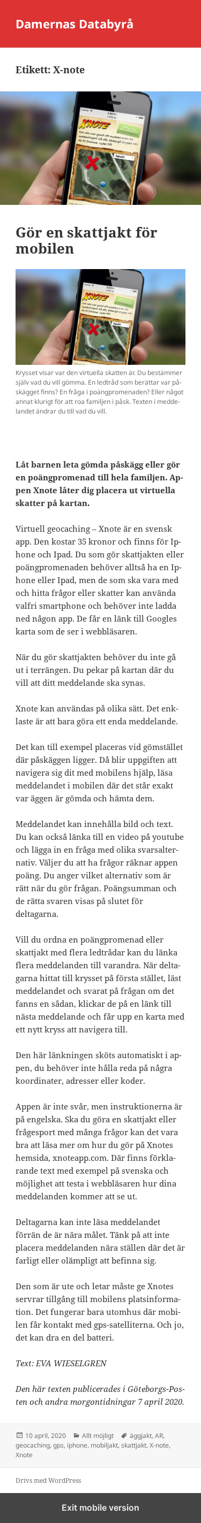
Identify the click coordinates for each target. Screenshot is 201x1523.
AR (159, 1435)
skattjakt (133, 1445)
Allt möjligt (98, 1435)
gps (58, 1445)
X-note (159, 1445)
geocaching (33, 1445)
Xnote (24, 1454)
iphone (77, 1445)
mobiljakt (104, 1445)
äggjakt (141, 1435)
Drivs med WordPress (48, 1480)
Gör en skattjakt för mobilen (87, 240)
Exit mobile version (100, 1507)
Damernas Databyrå (74, 24)
